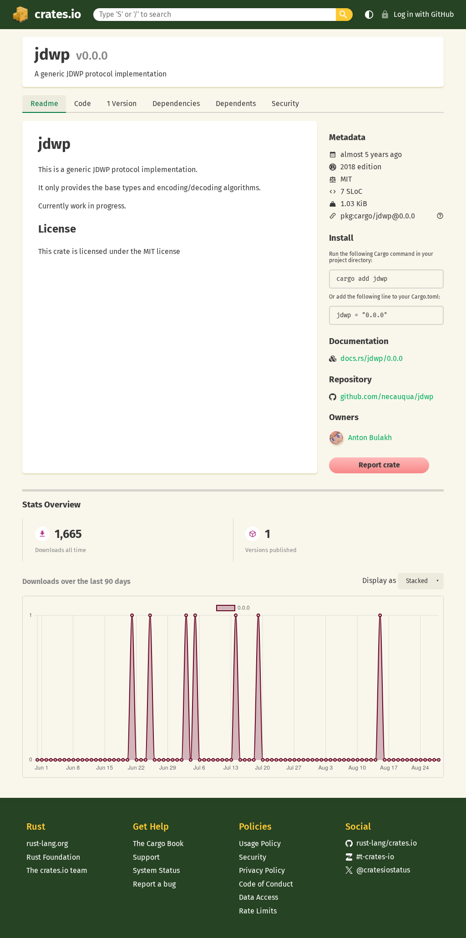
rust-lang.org (47, 843)
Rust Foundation (53, 857)
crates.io (58, 14)
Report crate (379, 465)
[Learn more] (440, 216)
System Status (156, 870)
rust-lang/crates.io (381, 843)
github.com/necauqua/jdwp (387, 397)
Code (82, 103)
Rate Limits (258, 911)
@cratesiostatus (377, 870)
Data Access (258, 897)
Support (146, 857)
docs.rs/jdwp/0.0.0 (371, 359)
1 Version (122, 103)
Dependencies (176, 103)
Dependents (236, 103)
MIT (346, 179)
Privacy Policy (262, 870)
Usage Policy (260, 843)
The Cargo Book (158, 843)
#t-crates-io (370, 856)
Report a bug (154, 884)
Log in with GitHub (424, 14)
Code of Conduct (266, 884)
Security (285, 103)
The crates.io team (56, 870)
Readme (44, 103)
